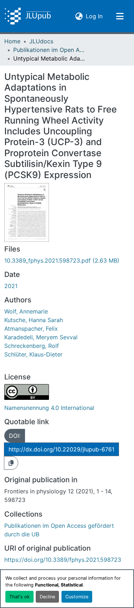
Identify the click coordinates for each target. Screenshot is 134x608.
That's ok (19, 596)
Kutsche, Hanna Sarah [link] (33, 320)
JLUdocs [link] (41, 41)
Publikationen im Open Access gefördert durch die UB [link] (49, 49)
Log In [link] (94, 16)
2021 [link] (11, 285)
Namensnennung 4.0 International (49, 407)
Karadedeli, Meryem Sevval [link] (41, 337)
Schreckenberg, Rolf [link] (31, 345)
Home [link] (12, 41)
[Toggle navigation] (120, 16)
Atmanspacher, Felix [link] (31, 328)
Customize (76, 596)
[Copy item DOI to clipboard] (11, 463)
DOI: (14, 435)
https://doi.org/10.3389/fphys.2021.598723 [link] (62, 559)
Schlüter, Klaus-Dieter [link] (33, 354)
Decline (47, 596)
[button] (27, 16)
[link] (67, 260)
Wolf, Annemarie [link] (26, 311)
